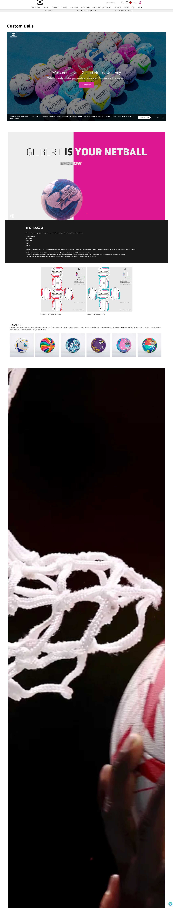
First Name (57, 438)
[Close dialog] (119, 426)
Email (55, 454)
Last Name (57, 446)
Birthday (56, 462)
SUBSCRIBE (69, 478)
